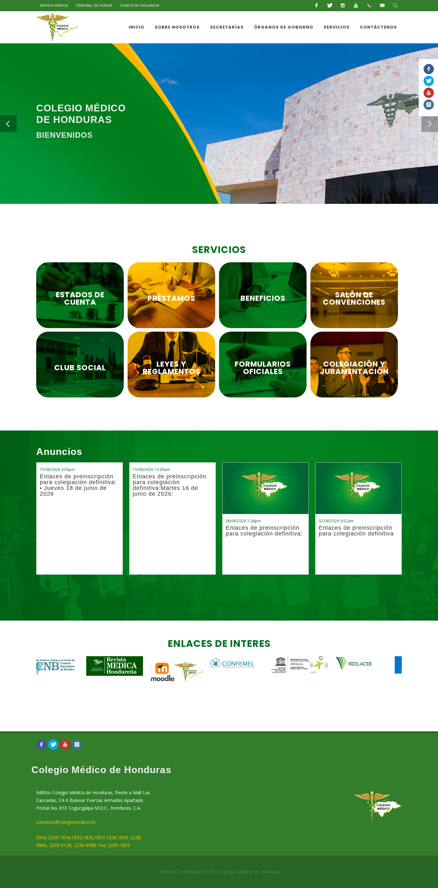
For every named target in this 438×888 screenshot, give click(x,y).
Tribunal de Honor (94, 5)
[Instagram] (342, 5)
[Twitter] (329, 5)
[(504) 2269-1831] (369, 5)
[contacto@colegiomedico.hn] (382, 5)
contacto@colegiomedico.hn (66, 822)
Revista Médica (54, 5)
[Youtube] (356, 5)
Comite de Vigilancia (139, 5)
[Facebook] (316, 5)
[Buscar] (395, 5)
